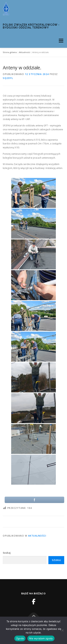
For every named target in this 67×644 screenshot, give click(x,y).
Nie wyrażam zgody (41, 638)
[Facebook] (33, 601)
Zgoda (20, 638)
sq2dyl (8, 78)
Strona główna (10, 52)
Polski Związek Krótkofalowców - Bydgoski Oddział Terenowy (31, 26)
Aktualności (24, 52)
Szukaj (7, 552)
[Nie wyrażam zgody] (62, 630)
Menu (61, 40)
